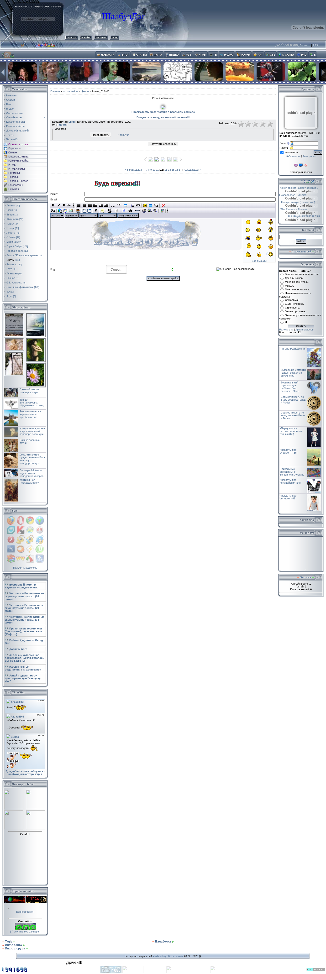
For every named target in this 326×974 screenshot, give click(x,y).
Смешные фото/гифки (19, 287)
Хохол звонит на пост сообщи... (303, 187)
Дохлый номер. (294, 278)
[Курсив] (58, 205)
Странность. (292, 307)
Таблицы (13, 176)
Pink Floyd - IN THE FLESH (299, 216)
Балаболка (163, 941)
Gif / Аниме (13, 282)
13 (165, 169)
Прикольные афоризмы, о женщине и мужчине (292, 471)
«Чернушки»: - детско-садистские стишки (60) (291, 431)
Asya (9, 296)
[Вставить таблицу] (125, 205)
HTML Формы (16, 168)
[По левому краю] (79, 205)
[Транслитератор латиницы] (156, 205)
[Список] (132, 205)
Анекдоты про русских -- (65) (289, 451)
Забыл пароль (293, 156)
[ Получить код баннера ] (25, 931)
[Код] (96, 210)
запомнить (291, 152)
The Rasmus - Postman (299, 209)
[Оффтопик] (109, 210)
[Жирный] (53, 205)
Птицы (10, 228)
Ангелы (10, 205)
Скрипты (13, 189)
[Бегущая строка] (69, 205)
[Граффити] (162, 210)
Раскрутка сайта (18, 160)
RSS (315, 45)
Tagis (8, 941)
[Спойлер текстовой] (116, 210)
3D (8, 291)
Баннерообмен (25, 911)
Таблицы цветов (18, 180)
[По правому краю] (90, 205)
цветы (63, 124)
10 (153, 169)
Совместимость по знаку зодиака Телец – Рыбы (293, 399)
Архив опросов (304, 329)
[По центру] (84, 205)
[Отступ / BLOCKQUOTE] (106, 205)
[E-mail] (65, 210)
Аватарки (12, 273)
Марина (11, 241)
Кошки (10, 223)
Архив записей (301, 251)
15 (173, 169)
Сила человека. (294, 303)
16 (176, 169)
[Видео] (144, 210)
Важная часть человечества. (302, 274)
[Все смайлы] (145, 205)
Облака (11, 237)
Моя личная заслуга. (297, 289)
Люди (9, 210)
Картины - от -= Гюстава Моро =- (30, 481)
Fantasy (11, 264)
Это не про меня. (295, 311)
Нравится (123, 134)
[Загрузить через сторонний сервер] (78, 210)
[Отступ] (101, 205)
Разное (10, 278)
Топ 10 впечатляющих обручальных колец (31, 402)
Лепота (10, 232)
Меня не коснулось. (297, 281)
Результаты (286, 329)
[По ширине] (95, 205)
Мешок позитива (18, 156)
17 (180, 169)
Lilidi (71, 121)
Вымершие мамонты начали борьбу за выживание (293, 372)
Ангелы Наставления (293, 348)
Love (9, 268)
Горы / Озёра (14, 246)
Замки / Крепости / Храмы (22, 255)
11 (157, 169)
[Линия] (137, 210)
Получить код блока (25, 567)
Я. (286, 321)
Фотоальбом (70, 91)
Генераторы (15, 184)
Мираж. (289, 285)
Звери (10, 214)
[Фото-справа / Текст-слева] (89, 210)
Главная (55, 91)
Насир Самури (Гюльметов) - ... (302, 202)
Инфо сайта (13, 945)
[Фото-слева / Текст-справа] (84, 210)
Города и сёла (14, 250)
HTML (12, 164)
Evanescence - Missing (297, 195)
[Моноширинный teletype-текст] (130, 210)
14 (169, 169)
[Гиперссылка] (60, 210)
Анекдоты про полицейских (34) (290, 481)
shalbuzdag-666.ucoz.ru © (167, 956)
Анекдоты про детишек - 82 (288, 497)
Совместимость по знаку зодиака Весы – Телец (293, 415)
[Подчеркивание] (64, 205)
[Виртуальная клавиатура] (150, 205)
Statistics (305, 577)
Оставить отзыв (18, 144)
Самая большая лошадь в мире (29, 391)
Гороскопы (14, 148)
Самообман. (292, 299)
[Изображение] (71, 210)
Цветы (10, 259)
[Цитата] (102, 210)
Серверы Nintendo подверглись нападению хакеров (31, 473)
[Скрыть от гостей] (138, 205)
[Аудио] (155, 210)
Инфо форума (15, 948)
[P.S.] (53, 210)
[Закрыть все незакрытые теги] (163, 205)
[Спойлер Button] (123, 210)
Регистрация (309, 156)
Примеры (14, 172)
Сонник (12, 152)
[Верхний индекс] (118, 205)
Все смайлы (259, 260)
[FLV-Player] (149, 210)
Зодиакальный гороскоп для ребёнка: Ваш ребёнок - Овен (290, 387)
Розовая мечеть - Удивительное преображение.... (30, 414)
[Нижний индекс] (113, 205)
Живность (12, 219)
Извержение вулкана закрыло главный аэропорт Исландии (32, 431)
